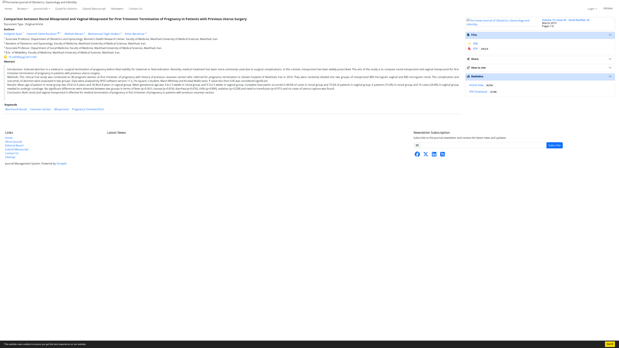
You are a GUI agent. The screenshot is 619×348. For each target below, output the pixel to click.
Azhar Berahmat (135, 34)
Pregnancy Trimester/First (88, 109)
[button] (87, 344)
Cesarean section (40, 109)
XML (475, 43)
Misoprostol (61, 109)
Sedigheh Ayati (13, 34)
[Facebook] (417, 155)
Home (8, 8)
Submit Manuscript (94, 8)
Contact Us (135, 8)
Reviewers (117, 8)
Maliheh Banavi (74, 34)
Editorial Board (14, 145)
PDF (480, 48)
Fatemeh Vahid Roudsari (42, 34)
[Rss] (442, 155)
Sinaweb (61, 163)
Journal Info (41, 8)
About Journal (13, 141)
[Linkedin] (434, 155)
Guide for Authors (66, 8)
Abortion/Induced (16, 109)
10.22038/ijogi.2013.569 (22, 57)
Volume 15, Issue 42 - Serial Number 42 (566, 20)
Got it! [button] (610, 344)
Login (591, 8)
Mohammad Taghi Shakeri (104, 34)
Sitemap (10, 157)
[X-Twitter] (426, 155)
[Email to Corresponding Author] (58, 33)
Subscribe (555, 145)
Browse (21, 8)
